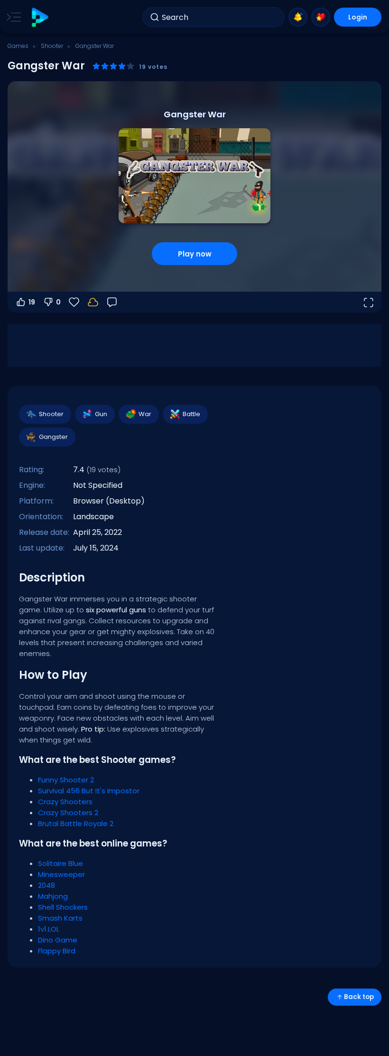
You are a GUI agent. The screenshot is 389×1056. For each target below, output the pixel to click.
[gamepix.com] (39, 17)
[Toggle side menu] (12, 17)
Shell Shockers (63, 907)
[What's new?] (297, 17)
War (145, 414)
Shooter (52, 46)
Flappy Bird (56, 951)
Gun (101, 414)
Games (18, 46)
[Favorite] (320, 17)
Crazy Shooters (65, 802)
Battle (191, 414)
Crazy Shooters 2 (68, 813)
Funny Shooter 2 (66, 780)
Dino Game (57, 940)
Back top (359, 996)
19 (31, 302)
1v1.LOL (48, 929)
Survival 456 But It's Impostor (88, 791)
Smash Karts (60, 918)
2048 (46, 885)
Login (357, 17)
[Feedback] (112, 302)
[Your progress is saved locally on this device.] (93, 302)
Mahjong (53, 896)
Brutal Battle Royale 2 (75, 823)
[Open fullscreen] (368, 302)
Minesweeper (61, 874)
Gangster (53, 436)
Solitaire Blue (60, 863)
